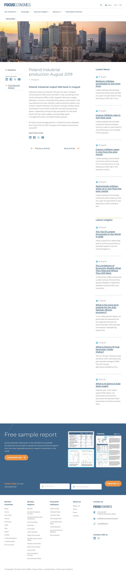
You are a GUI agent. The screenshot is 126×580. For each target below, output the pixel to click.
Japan (6, 532)
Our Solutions (10, 12)
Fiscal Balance (55, 527)
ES (121, 5)
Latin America (32, 532)
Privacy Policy (37, 569)
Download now (14, 457)
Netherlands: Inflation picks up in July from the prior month (108, 188)
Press (75, 512)
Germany (7, 522)
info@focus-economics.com (107, 518)
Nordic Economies (34, 543)
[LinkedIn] (95, 538)
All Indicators (55, 535)
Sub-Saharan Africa (34, 558)
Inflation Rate (55, 512)
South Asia (31, 550)
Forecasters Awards (74, 12)
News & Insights (40, 12)
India (6, 525)
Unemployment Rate (56, 522)
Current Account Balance (56, 531)
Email (73, 482)
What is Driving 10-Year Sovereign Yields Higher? (108, 349)
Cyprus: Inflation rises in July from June (108, 116)
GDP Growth (54, 509)
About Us (56, 12)
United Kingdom (10, 538)
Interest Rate (55, 515)
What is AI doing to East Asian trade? (108, 385)
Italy (6, 528)
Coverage (25, 12)
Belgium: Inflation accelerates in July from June (108, 83)
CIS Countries (32, 522)
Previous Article (42, 148)
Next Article (69, 148)
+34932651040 (102, 523)
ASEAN (29, 509)
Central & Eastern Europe (33, 513)
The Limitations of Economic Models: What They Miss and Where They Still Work (108, 269)
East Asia (30, 525)
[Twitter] (99, 538)
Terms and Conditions (65, 569)
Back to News (10, 18)
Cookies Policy (49, 569)
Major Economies (33, 535)
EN (115, 5)
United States (9, 541)
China (6, 512)
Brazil (6, 509)
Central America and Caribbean (34, 518)
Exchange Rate (55, 518)
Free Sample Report (14, 86)
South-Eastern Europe (32, 554)
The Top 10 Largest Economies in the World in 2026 (108, 234)
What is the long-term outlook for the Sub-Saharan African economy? (107, 309)
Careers (76, 516)
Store (75, 509)
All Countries (9, 545)
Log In (109, 5)
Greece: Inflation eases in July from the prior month (107, 152)
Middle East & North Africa (34, 539)
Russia (6, 535)
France (6, 518)
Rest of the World (33, 547)
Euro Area (8, 515)
